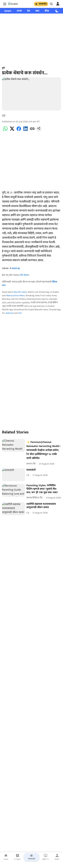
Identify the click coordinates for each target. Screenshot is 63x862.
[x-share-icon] (12, 130)
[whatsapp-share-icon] (5, 130)
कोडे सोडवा (24, 275)
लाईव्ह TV (45, 859)
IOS (20, 313)
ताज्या (19, 11)
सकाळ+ (57, 859)
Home (5, 859)
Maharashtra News (15, 295)
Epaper (7, 11)
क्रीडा (47, 11)
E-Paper (17, 859)
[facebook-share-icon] (19, 130)
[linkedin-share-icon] (25, 130)
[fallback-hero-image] (13, 445)
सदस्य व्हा (16, 268)
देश (28, 11)
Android (9, 313)
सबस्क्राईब (43, 4)
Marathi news (20, 292)
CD (3, 115)
